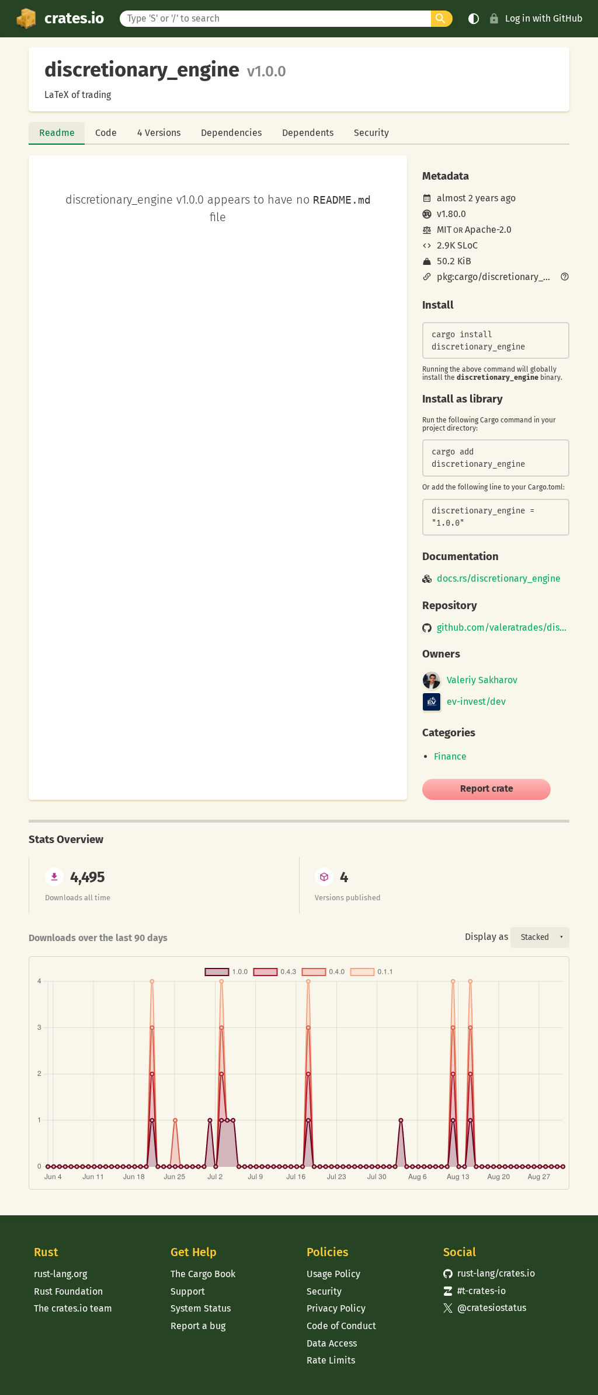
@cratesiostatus (485, 1307)
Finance (450, 756)
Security (371, 132)
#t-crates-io (474, 1290)
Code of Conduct (341, 1325)
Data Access (332, 1343)
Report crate (486, 788)
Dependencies (231, 132)
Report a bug (198, 1325)
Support (188, 1291)
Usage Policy (333, 1273)
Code (106, 132)
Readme (57, 132)
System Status (201, 1308)
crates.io (74, 18)
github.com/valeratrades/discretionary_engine (503, 628)
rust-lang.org (60, 1273)
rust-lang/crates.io (489, 1273)
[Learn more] (564, 278)
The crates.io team (73, 1308)
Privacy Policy (336, 1308)
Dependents (307, 132)
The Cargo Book (203, 1273)
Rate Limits (331, 1360)
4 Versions (158, 132)
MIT (444, 229)
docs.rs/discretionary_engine (499, 579)
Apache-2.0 (488, 229)
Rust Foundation (68, 1291)
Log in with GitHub (544, 18)
